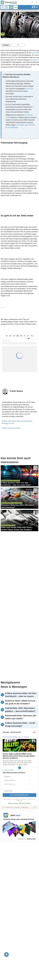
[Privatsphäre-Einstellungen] (6, 954)
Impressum (17, 807)
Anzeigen (6, 45)
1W (10, 336)
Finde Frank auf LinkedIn (11, 428)
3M (18, 336)
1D (6, 336)
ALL (32, 336)
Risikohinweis (25, 807)
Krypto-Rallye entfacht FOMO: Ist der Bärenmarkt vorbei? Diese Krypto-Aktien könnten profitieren (19, 756)
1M (14, 336)
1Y (25, 336)
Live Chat (29, 88)
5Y (28, 336)
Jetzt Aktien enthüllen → (19, 795)
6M (21, 336)
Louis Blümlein (27, 512)
